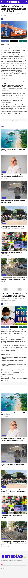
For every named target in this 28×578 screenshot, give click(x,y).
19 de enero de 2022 (15, 19)
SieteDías (7, 19)
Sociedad (18, 566)
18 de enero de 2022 (15, 303)
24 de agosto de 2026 (5, 152)
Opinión (2, 568)
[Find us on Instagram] (3, 574)
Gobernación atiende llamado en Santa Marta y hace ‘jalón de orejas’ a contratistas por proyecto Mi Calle (14, 279)
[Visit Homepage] (14, 2)
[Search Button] (26, 2)
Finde (22, 566)
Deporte (13, 566)
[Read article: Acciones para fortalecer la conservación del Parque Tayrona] (14, 138)
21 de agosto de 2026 (5, 229)
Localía (3, 146)
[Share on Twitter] (14, 41)
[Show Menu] (1, 2)
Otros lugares (7, 566)
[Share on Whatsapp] (23, 41)
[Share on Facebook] (5, 41)
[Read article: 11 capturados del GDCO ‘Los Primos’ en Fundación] (14, 241)
